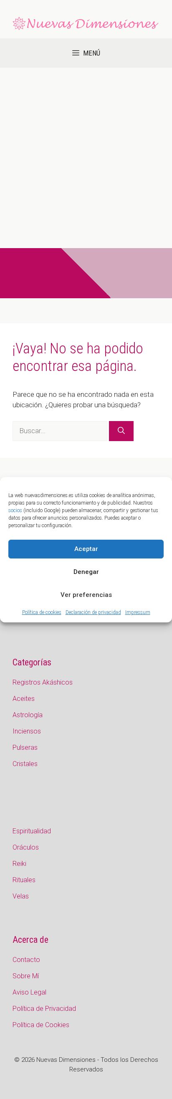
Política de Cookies (41, 1025)
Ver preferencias (86, 595)
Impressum (137, 612)
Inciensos (27, 731)
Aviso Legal (29, 992)
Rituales (24, 880)
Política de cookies (41, 612)
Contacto (26, 960)
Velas (21, 896)
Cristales (25, 764)
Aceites (24, 699)
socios (15, 510)
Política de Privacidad (44, 1009)
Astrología (28, 715)
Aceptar (86, 549)
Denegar (86, 572)
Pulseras (25, 747)
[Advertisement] (86, 158)
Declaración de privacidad (93, 612)
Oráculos (26, 847)
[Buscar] (121, 431)
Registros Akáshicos (43, 682)
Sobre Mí (26, 976)
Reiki (19, 864)
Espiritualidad (32, 831)
